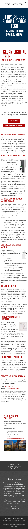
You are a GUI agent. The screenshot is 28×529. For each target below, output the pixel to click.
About (17, 464)
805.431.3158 (14, 120)
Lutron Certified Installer (14, 466)
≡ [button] (25, 2)
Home (12, 464)
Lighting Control (14, 468)
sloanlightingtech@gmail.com (14, 125)
